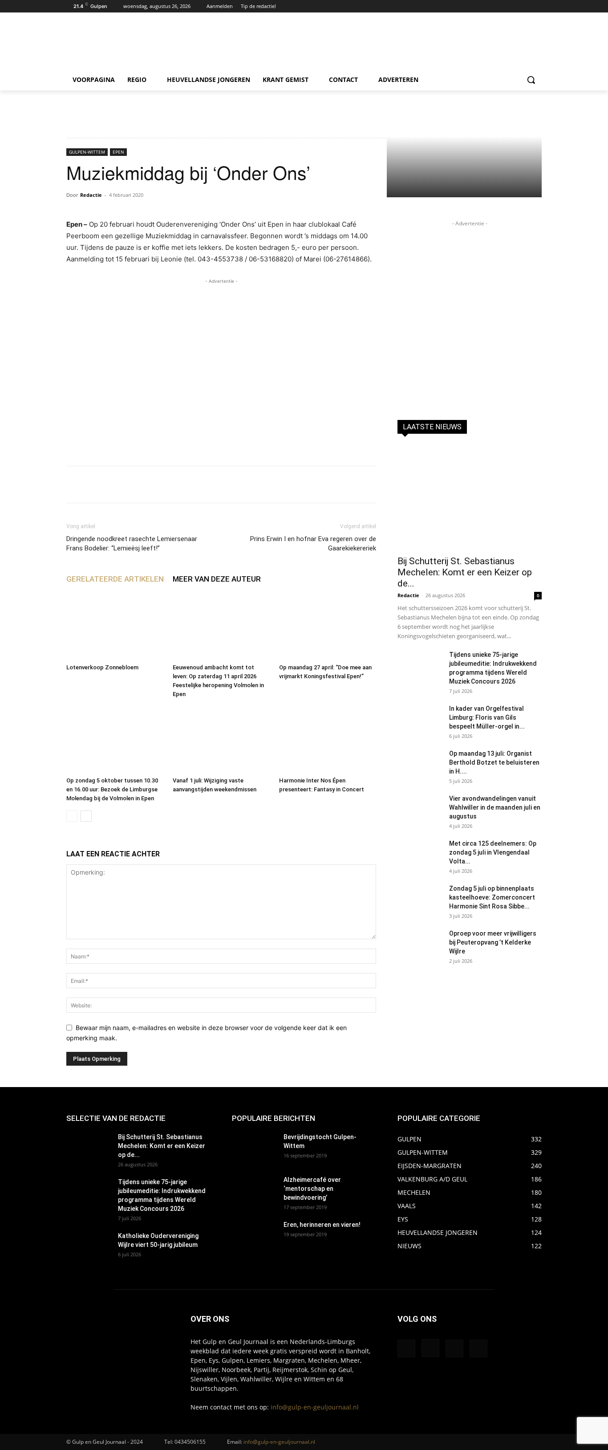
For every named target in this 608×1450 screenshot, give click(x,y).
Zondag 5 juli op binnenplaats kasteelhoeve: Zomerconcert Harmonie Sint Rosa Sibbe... (492, 897)
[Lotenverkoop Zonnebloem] (114, 626)
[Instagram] (524, 6)
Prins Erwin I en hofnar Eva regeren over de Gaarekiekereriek (313, 543)
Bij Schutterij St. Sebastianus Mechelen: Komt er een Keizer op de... (464, 572)
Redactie (91, 194)
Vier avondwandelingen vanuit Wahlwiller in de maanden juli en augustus (494, 807)
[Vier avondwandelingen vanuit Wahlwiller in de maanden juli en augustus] (419, 809)
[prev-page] (71, 816)
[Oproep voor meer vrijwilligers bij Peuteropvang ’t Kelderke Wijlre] (419, 944)
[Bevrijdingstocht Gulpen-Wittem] (254, 1148)
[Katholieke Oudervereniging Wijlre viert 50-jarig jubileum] (88, 1247)
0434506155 (190, 1442)
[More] (341, 484)
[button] (531, 79)
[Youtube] (536, 6)
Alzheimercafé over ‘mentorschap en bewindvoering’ (312, 1188)
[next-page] (86, 816)
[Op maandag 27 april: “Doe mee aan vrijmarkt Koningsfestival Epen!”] (327, 626)
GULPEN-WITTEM (87, 152)
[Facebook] (512, 6)
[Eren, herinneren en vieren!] (254, 1235)
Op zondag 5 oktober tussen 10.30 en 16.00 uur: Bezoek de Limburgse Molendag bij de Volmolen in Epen (112, 789)
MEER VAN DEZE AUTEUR (217, 578)
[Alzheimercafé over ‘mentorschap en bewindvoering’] (254, 1190)
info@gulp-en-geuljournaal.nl (315, 1407)
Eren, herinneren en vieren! (322, 1224)
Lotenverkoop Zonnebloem (102, 667)
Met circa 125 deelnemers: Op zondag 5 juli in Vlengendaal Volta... (492, 852)
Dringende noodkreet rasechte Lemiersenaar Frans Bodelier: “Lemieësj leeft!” (131, 543)
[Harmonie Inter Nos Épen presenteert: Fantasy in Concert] (327, 739)
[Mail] (454, 1348)
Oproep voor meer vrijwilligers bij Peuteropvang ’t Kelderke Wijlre (492, 942)
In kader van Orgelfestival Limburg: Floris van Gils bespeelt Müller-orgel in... (487, 717)
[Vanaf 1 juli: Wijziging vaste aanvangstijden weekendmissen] (221, 739)
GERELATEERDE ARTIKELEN (115, 578)
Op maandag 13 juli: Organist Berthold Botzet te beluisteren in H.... (494, 762)
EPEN (118, 152)
